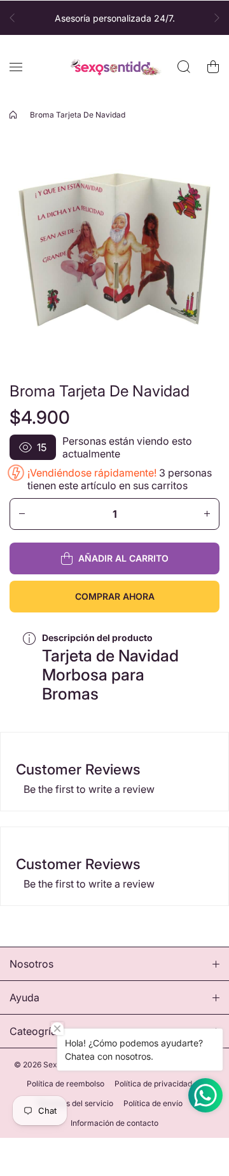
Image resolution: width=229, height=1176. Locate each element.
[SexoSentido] (114, 67)
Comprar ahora (115, 596)
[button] (16, 17)
